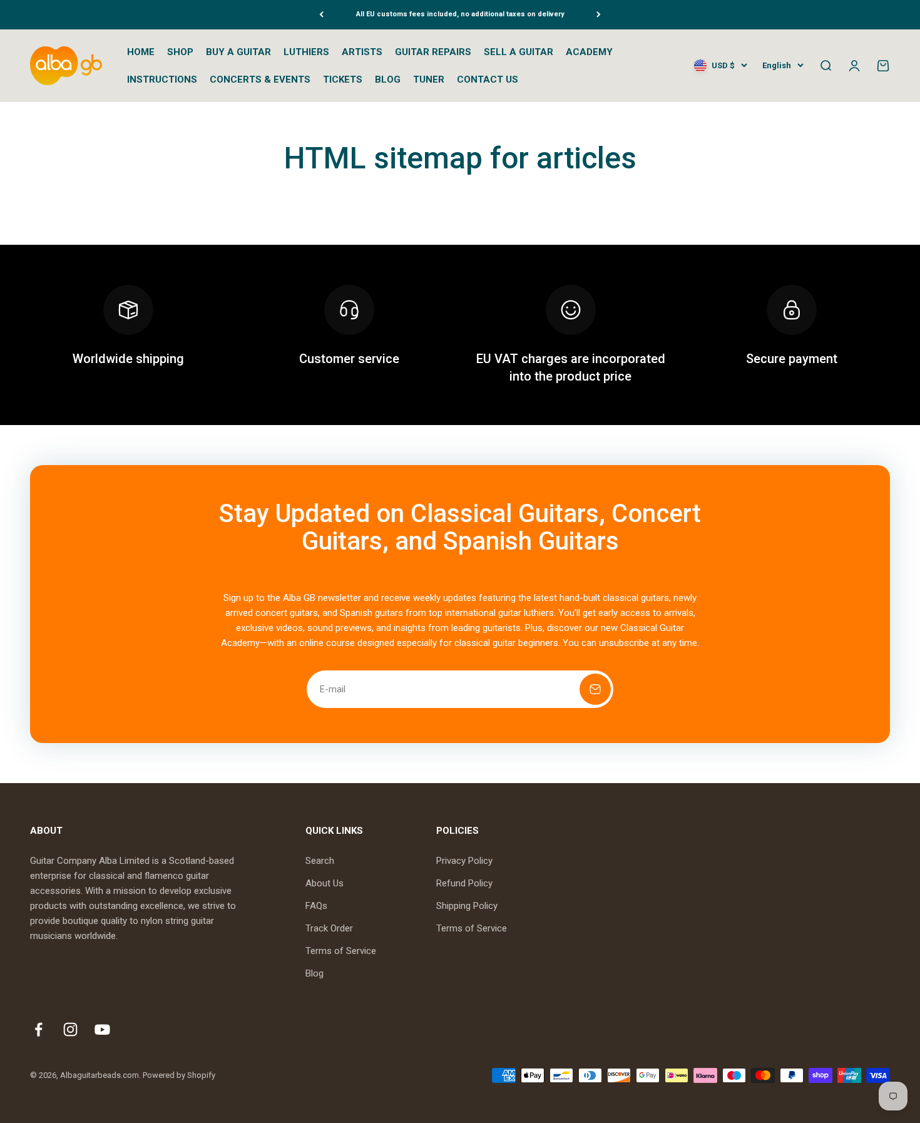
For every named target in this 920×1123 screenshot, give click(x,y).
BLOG (388, 79)
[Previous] (321, 15)
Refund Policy (464, 883)
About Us (324, 883)
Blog (314, 973)
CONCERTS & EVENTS (260, 79)
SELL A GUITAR (518, 52)
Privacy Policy (464, 860)
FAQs (316, 905)
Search (319, 860)
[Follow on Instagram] (70, 1029)
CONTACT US (487, 79)
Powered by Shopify (179, 1075)
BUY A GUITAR (238, 52)
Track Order (329, 928)
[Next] (598, 15)
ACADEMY (589, 52)
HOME (141, 52)
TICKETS (342, 79)
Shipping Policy (467, 905)
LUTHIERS (306, 52)
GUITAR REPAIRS (433, 52)
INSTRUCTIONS (162, 79)
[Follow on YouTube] (102, 1029)
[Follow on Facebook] (38, 1029)
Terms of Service (340, 950)
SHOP (180, 52)
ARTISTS (362, 52)
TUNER (428, 79)
